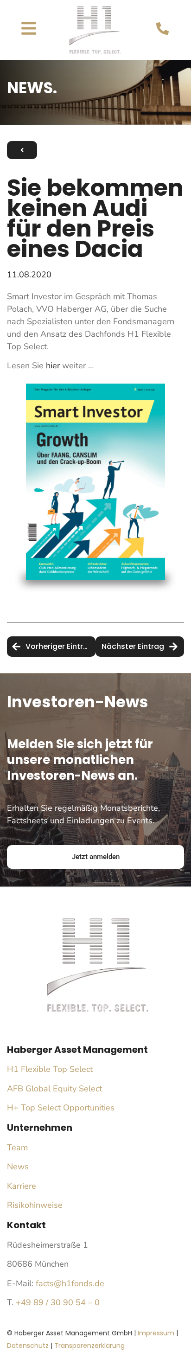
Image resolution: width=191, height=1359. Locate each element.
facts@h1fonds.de (70, 1283)
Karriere (21, 1186)
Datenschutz (28, 1345)
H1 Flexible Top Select (50, 1069)
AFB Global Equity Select (54, 1088)
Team (17, 1147)
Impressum (156, 1333)
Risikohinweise (35, 1205)
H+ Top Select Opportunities (61, 1107)
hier (53, 365)
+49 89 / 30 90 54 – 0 (58, 1302)
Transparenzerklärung (89, 1345)
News (18, 1166)
